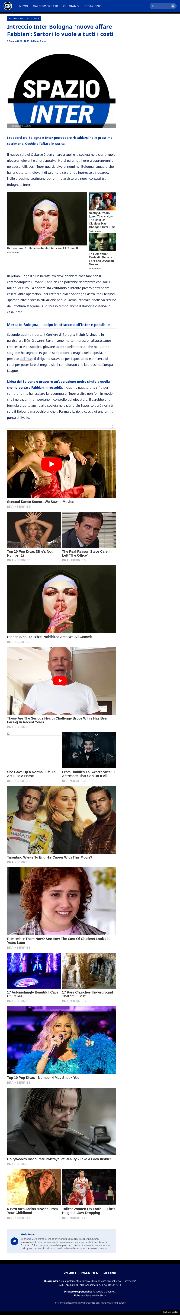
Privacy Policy (89, 1272)
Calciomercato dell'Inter (24, 18)
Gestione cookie (170, 1312)
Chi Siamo (70, 1272)
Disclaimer (110, 1272)
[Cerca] (173, 6)
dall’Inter (26, 359)
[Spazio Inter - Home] (8, 6)
